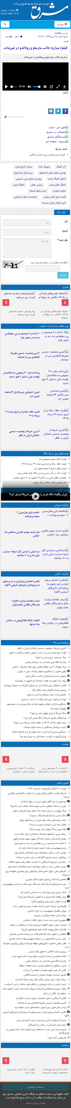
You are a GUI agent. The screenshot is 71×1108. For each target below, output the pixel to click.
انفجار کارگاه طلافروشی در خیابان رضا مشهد (23, 622)
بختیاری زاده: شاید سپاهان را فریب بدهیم (46, 694)
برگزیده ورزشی (61, 505)
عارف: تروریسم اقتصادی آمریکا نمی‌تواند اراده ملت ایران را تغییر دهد (34, 989)
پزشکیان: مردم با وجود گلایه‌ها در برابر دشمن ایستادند (41, 857)
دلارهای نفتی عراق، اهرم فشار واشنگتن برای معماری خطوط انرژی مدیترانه (37, 873)
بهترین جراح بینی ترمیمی (28, 179)
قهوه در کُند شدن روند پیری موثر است (21, 1071)
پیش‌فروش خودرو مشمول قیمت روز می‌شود (22, 312)
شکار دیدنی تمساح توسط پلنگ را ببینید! (48, 815)
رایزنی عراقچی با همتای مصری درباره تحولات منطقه (42, 965)
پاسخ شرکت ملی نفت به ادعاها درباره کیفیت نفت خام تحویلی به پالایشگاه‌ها (37, 1031)
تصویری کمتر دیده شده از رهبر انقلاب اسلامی (44, 920)
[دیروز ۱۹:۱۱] (55, 587)
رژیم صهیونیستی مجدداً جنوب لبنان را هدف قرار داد (42, 848)
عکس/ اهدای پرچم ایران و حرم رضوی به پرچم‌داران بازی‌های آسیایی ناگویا (21, 583)
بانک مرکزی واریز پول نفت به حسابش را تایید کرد (43, 892)
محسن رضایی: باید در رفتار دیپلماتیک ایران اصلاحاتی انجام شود (37, 866)
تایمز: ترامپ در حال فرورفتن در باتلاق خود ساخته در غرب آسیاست (35, 984)
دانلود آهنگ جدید (57, 179)
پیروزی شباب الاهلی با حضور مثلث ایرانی (47, 951)
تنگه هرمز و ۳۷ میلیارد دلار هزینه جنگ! (47, 829)
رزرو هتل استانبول (23, 173)
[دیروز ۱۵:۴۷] (55, 538)
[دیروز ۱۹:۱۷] (55, 359)
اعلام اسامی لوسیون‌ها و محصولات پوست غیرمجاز (55, 1071)
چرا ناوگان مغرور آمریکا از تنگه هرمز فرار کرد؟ (44, 718)
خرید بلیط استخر (37, 191)
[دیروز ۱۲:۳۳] (55, 437)
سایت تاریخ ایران (23, 167)
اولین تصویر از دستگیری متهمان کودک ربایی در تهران (41, 671)
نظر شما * (62, 240)
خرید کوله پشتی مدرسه (54, 203)
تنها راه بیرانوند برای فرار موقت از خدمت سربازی (43, 699)
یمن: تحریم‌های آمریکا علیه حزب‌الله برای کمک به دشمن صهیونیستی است (35, 885)
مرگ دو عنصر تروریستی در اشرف (50, 657)
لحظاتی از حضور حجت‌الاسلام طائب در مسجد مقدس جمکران (37, 934)
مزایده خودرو (59, 191)
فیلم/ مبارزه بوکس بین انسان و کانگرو (47, 155)
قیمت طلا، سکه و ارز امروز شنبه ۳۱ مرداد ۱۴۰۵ (22, 414)
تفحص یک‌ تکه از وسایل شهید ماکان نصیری (46, 879)
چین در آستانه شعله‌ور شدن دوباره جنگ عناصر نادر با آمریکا (38, 806)
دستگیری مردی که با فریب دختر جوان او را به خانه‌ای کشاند (39, 732)
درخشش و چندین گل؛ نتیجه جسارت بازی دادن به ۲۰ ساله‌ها (21, 553)
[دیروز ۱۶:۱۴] (52, 299)
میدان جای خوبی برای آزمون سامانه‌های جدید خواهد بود (40, 1007)
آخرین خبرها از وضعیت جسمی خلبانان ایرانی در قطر (24, 433)
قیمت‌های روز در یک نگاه (56, 454)
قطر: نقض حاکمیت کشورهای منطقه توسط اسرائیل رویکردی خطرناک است (36, 945)
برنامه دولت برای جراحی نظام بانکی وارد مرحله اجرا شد (40, 979)
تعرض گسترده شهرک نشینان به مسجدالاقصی (44, 975)
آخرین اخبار (63, 783)
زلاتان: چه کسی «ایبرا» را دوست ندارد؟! (47, 824)
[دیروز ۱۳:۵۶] (55, 418)
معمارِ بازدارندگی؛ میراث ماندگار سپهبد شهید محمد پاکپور (39, 839)
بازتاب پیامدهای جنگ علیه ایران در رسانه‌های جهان (42, 820)
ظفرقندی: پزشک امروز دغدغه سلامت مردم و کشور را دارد (39, 906)
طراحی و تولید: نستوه (35, 1103)
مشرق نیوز (41, 9)
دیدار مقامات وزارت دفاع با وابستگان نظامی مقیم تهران (26, 603)
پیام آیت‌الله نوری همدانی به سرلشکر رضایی (45, 662)
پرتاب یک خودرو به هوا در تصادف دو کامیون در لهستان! (40, 681)
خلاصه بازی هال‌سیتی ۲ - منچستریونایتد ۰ (27, 514)
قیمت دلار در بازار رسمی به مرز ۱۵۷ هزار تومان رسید (41, 473)
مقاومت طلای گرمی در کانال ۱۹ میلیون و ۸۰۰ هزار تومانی (39, 478)
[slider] (13, 87)
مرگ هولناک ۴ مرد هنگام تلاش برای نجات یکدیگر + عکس (39, 667)
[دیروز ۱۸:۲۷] (55, 378)
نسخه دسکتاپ (35, 1087)
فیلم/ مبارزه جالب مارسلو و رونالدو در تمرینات (35, 48)
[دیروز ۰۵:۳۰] (19, 1058)
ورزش (60, 24)
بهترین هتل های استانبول (52, 173)
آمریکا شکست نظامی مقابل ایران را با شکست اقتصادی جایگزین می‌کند (38, 795)
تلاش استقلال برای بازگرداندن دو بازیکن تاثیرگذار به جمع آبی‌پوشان (35, 685)
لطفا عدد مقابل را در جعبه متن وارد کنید (50, 262)
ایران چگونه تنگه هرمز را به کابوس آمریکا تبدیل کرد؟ (42, 897)
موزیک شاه (44, 167)
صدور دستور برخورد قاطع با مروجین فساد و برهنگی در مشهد (38, 925)
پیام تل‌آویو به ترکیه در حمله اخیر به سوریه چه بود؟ (42, 736)
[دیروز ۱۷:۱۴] (55, 518)
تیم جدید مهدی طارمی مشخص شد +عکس (22, 534)
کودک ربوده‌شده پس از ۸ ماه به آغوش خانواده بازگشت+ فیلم (37, 653)
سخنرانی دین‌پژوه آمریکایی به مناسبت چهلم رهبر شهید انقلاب (37, 862)
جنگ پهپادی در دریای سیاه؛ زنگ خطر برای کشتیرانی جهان (39, 811)
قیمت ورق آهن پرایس (54, 197)
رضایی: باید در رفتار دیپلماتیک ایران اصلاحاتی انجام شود (40, 852)
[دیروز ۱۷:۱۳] (55, 398)
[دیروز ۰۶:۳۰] (52, 1058)
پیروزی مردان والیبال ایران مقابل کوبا (49, 690)
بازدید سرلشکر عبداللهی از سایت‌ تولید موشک (45, 727)
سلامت (65, 1045)
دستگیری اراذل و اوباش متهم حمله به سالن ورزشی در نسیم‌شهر (36, 704)
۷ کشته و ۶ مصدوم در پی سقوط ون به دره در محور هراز (22, 335)
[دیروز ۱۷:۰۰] (55, 607)
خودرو (66, 287)
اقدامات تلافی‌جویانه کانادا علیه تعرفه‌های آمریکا (44, 929)
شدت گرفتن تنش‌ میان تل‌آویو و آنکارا (48, 901)
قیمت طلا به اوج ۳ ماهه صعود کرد (50, 468)
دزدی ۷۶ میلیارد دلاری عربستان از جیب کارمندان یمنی (41, 1020)
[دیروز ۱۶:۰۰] (55, 626)
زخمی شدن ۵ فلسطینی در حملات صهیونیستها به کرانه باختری (37, 939)
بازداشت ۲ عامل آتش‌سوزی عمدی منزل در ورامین (21, 769)
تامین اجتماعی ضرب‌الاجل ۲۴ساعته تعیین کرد (22, 394)
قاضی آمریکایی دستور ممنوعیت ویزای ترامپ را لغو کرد (41, 998)
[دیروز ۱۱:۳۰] (55, 557)
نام (66, 221)
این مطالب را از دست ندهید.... (53, 326)
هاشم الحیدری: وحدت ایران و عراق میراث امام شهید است (39, 956)
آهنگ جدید (18, 185)
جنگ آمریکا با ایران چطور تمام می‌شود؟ (48, 713)
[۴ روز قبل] (19, 299)
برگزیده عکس (62, 574)
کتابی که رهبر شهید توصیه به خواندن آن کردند (44, 970)
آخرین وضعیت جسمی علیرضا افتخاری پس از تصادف (25, 355)
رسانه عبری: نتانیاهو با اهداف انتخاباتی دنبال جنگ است (40, 834)
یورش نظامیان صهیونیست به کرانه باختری (47, 911)
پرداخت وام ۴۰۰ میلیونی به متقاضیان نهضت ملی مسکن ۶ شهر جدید (21, 375)
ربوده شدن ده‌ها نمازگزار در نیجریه (50, 915)
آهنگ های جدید (57, 185)
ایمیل (65, 231)
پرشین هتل (37, 185)
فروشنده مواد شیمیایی (25, 197)
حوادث (65, 744)
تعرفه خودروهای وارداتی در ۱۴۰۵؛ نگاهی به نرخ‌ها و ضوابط (54, 314)
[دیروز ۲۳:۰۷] (55, 339)
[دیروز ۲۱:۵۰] (35, 496)
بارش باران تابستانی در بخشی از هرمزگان (47, 1025)
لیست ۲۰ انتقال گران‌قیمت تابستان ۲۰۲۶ (46, 788)
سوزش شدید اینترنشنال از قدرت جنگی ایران (45, 676)
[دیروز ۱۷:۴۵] (19, 757)
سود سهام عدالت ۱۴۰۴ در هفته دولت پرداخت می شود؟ (39, 722)
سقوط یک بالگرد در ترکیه (54, 993)
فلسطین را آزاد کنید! (57, 1038)
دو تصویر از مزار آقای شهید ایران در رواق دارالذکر (43, 801)
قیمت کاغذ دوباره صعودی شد (52, 459)
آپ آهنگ (61, 167)
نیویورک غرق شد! (58, 708)
